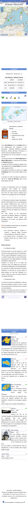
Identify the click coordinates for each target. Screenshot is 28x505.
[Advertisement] (14, 52)
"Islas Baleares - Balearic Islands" (14, 297)
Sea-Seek (14, 0)
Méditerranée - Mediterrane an (14, 73)
